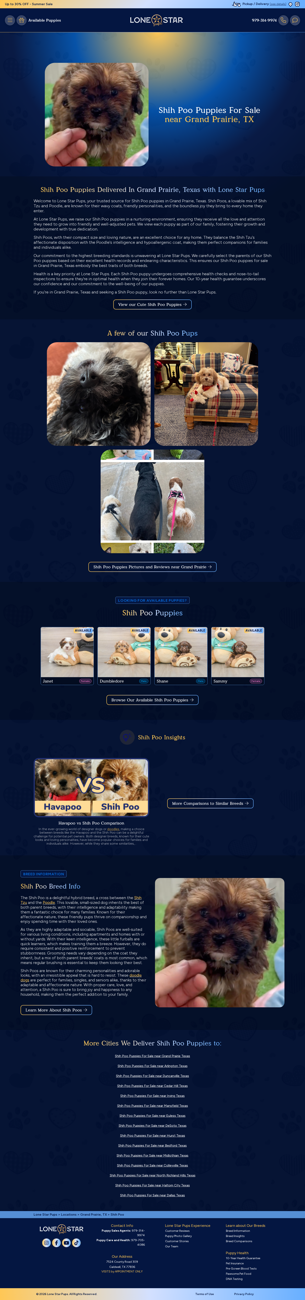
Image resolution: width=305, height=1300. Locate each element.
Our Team (171, 1246)
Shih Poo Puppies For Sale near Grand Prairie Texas (152, 1056)
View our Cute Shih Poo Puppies (150, 304)
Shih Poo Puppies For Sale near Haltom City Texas (152, 1185)
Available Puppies (44, 20)
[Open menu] (10, 20)
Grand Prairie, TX (94, 1214)
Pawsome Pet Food (238, 1274)
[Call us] (283, 20)
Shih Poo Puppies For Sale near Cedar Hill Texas (152, 1086)
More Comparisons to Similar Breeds (207, 803)
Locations (69, 1214)
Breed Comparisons (239, 1241)
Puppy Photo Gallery (178, 1236)
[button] (290, 4)
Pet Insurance (235, 1263)
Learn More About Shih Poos (54, 1010)
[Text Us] (295, 20)
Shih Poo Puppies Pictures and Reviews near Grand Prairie (150, 566)
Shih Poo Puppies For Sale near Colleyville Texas (152, 1165)
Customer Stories (177, 1241)
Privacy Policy (244, 1294)
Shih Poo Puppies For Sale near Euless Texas (152, 1116)
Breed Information (238, 1231)
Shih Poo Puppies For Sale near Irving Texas (152, 1096)
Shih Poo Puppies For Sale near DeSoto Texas (153, 1126)
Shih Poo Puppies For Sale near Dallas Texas (152, 1195)
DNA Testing (234, 1279)
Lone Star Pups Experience (187, 1225)
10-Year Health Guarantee (243, 1258)
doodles (113, 829)
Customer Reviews (177, 1231)
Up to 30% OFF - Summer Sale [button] (29, 4)
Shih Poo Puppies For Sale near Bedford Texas (152, 1145)
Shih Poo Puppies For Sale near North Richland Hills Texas (152, 1175)
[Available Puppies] (22, 20)
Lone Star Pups (45, 1214)
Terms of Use (204, 1294)
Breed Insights (235, 1236)
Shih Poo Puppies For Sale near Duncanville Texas (152, 1076)
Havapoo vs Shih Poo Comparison (91, 823)
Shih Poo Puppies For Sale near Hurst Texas (152, 1136)
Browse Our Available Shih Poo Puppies (149, 699)
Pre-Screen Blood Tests (241, 1268)
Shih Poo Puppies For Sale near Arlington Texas (153, 1066)
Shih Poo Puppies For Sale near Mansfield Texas (152, 1106)
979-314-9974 (264, 20)
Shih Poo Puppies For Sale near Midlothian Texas (152, 1155)
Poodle (49, 902)
